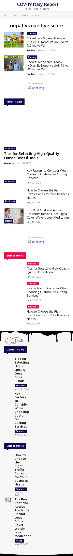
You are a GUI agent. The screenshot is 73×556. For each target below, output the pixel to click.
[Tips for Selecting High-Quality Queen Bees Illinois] (36, 126)
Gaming (32, 33)
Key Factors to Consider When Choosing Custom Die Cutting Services (47, 174)
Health (8, 220)
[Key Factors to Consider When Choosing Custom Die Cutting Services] (14, 177)
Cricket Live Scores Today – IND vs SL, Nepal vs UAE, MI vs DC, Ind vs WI (47, 42)
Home (7, 15)
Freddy (31, 50)
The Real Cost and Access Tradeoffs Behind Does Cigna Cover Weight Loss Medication (48, 213)
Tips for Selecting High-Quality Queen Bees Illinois (31, 155)
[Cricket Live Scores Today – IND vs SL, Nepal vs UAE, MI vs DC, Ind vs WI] (14, 40)
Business (10, 148)
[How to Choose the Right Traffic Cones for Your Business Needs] (14, 196)
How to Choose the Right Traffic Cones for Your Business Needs (48, 194)
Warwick (9, 163)
